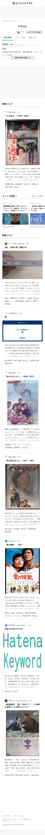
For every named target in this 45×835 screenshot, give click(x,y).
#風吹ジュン (9, 301)
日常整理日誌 (12, 313)
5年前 (18, 541)
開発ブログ (26, 819)
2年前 (19, 373)
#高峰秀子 (19, 184)
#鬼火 (7, 298)
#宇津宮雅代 (19, 301)
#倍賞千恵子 (26, 616)
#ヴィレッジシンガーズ (22, 445)
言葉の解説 (8, 37)
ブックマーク (8, 203)
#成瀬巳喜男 (9, 184)
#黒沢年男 (8, 187)
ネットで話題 (20, 37)
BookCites (11, 541)
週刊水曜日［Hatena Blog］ (17, 625)
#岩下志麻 (17, 360)
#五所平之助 (34, 360)
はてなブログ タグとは (9, 819)
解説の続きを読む (21, 57)
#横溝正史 (14, 298)
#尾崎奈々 (17, 447)
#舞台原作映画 (30, 613)
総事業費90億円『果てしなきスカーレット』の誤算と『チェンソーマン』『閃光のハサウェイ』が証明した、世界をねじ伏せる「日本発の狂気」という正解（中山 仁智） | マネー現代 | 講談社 (15, 208)
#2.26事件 (8, 360)
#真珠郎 (8, 304)
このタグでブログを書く (34, 32)
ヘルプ (20, 819)
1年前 (19, 112)
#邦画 (12, 613)
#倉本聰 (8, 532)
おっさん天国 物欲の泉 (16, 243)
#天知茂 (17, 529)
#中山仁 (17, 187)
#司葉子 (27, 184)
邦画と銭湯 (11, 112)
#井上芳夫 (8, 529)
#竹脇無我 (8, 447)
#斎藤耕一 (8, 445)
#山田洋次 (20, 613)
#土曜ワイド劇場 (25, 298)
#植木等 (29, 301)
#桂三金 (8, 691)
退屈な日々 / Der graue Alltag (17, 700)
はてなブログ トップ (10, 21)
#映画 (7, 613)
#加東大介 (35, 184)
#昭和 (35, 301)
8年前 (30, 700)
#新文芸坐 (35, 775)
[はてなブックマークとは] (16, 196)
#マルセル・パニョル (12, 616)
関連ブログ (33, 37)
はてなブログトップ (8, 821)
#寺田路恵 (32, 529)
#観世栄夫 (8, 363)
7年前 (29, 625)
